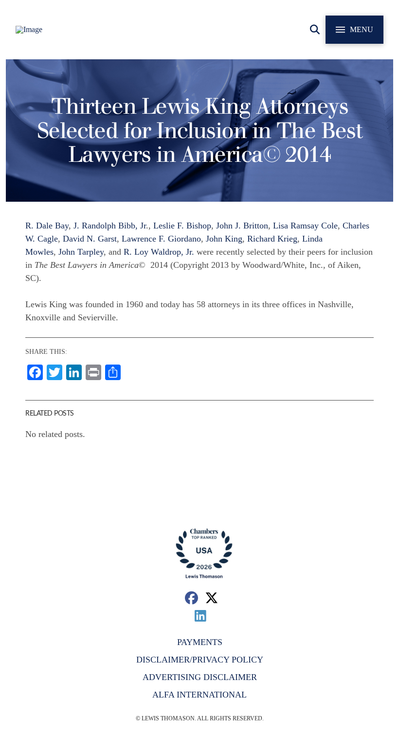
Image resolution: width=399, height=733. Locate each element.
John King (224, 239)
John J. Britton (242, 225)
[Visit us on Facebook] (191, 598)
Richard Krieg (272, 239)
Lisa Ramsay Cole (305, 225)
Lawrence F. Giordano (161, 239)
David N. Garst (90, 239)
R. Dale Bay (47, 225)
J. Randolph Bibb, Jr (109, 225)
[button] (315, 29)
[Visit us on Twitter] (212, 598)
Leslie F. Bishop (182, 225)
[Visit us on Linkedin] (201, 616)
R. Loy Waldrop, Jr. (159, 252)
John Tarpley (81, 252)
